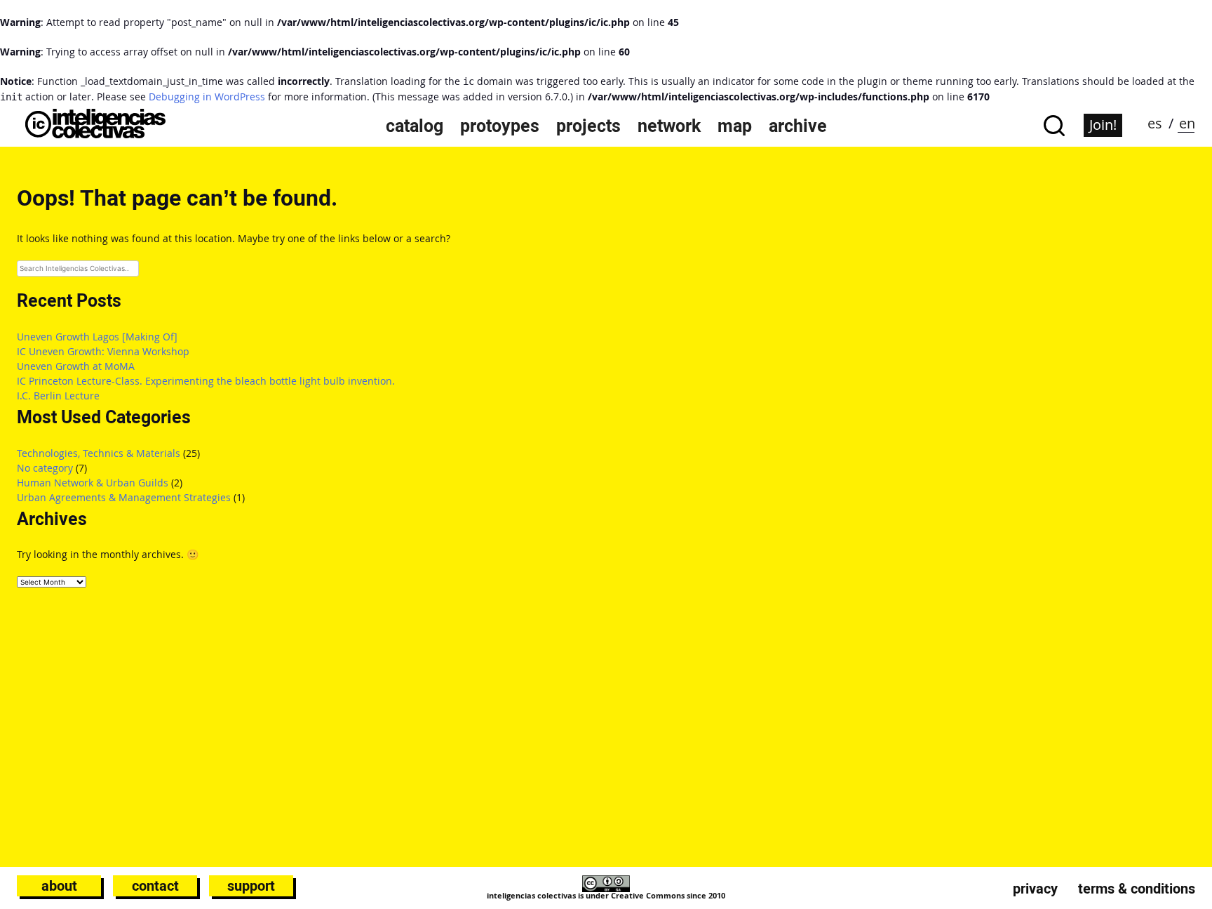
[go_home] (95, 134)
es (1154, 123)
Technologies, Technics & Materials (98, 453)
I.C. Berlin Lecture (58, 395)
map (735, 125)
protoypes (499, 125)
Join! (1103, 124)
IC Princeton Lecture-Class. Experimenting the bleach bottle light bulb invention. (206, 380)
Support (251, 885)
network (669, 125)
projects (588, 125)
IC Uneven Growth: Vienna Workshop (103, 351)
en (1187, 123)
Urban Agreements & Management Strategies (124, 497)
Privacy (1035, 888)
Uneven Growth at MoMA (76, 366)
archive (798, 125)
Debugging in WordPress (207, 96)
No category (45, 468)
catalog (414, 125)
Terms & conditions (1136, 888)
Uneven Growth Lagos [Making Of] (97, 336)
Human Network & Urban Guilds (92, 482)
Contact (155, 885)
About (59, 885)
